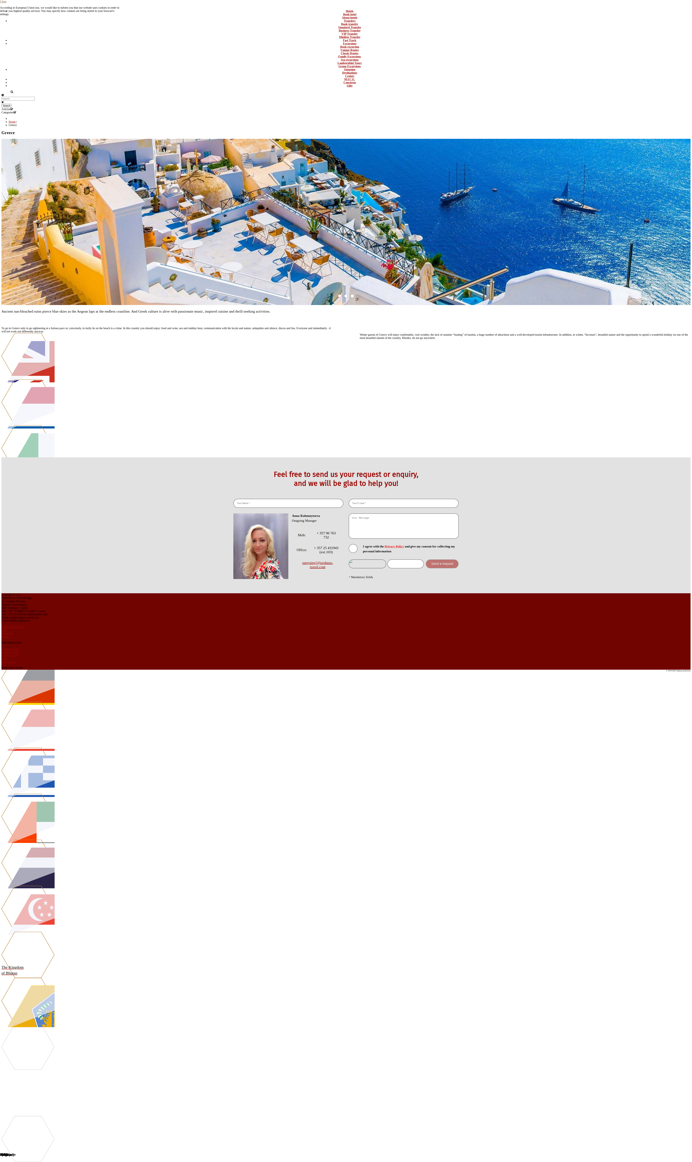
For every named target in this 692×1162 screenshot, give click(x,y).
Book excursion (349, 46)
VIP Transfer (349, 33)
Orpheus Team (9, 655)
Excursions (349, 43)
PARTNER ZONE (12, 668)
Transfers (350, 20)
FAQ (4, 630)
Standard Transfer (349, 27)
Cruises (349, 76)
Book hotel (349, 14)
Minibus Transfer (349, 37)
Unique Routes (350, 50)
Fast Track (349, 40)
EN (3, 91)
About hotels (349, 17)
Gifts (349, 85)
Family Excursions (349, 56)
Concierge (349, 82)
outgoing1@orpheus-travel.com (317, 565)
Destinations (349, 72)
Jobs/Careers (8, 661)
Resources (7, 633)
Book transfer (349, 24)
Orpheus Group (10, 648)
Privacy (5, 636)
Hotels (349, 11)
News (4, 658)
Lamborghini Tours (350, 63)
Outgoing (349, 69)
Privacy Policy (394, 546)
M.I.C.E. (349, 79)
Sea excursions (350, 59)
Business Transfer (350, 30)
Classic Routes (349, 53)
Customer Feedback (12, 626)
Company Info (9, 652)
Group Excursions (349, 66)
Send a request (442, 563)
